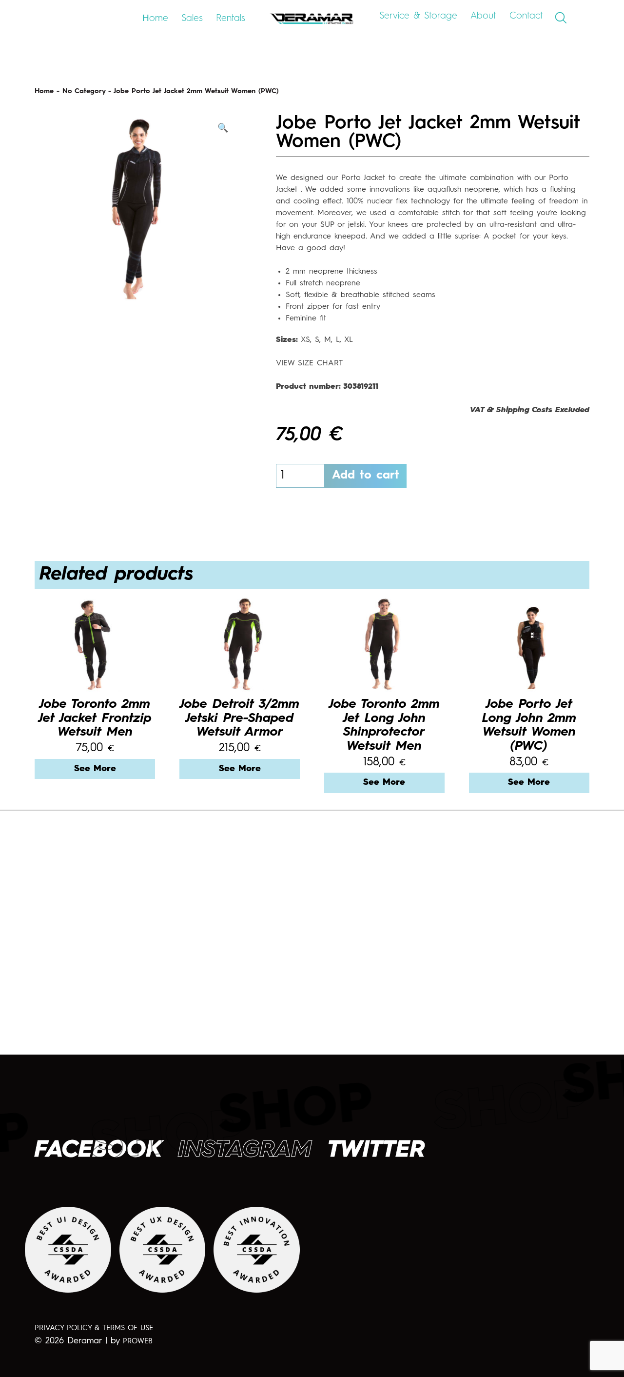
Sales (192, 18)
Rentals (230, 18)
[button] (222, 128)
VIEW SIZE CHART (309, 363)
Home (44, 91)
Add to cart (365, 475)
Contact (526, 15)
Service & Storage (418, 15)
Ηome (155, 18)
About (483, 15)
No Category (83, 91)
